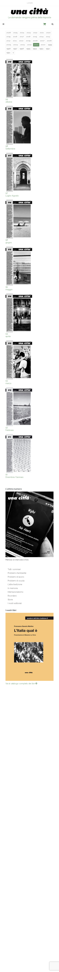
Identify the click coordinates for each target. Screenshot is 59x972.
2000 (43, 45)
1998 (8, 49)
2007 (42, 41)
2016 (28, 37)
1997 (15, 49)
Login (30, 3)
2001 (36, 45)
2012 (8, 41)
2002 (29, 45)
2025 (15, 33)
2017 (22, 37)
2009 (28, 41)
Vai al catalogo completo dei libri (20, 683)
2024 (22, 33)
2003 (22, 45)
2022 (35, 33)
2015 (35, 37)
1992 (48, 49)
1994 (35, 49)
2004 (15, 45)
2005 (8, 45)
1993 (41, 49)
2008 (35, 41)
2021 (42, 33)
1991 (8, 53)
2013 (48, 37)
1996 (22, 49)
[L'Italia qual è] (29, 647)
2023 (29, 33)
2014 (41, 37)
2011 (15, 41)
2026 (8, 33)
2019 (8, 37)
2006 (49, 41)
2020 (48, 33)
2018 (15, 37)
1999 (50, 45)
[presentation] (3, 646)
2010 (21, 41)
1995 (28, 49)
